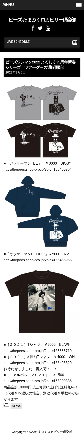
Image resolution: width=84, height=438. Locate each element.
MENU (8, 4)
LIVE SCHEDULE (18, 42)
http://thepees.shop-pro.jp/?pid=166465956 (38, 260)
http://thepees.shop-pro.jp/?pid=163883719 (38, 351)
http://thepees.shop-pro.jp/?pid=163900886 (38, 381)
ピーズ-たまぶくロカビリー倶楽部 (42, 20)
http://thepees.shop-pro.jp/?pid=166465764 (38, 169)
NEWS (16, 406)
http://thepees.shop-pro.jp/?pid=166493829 (38, 363)
